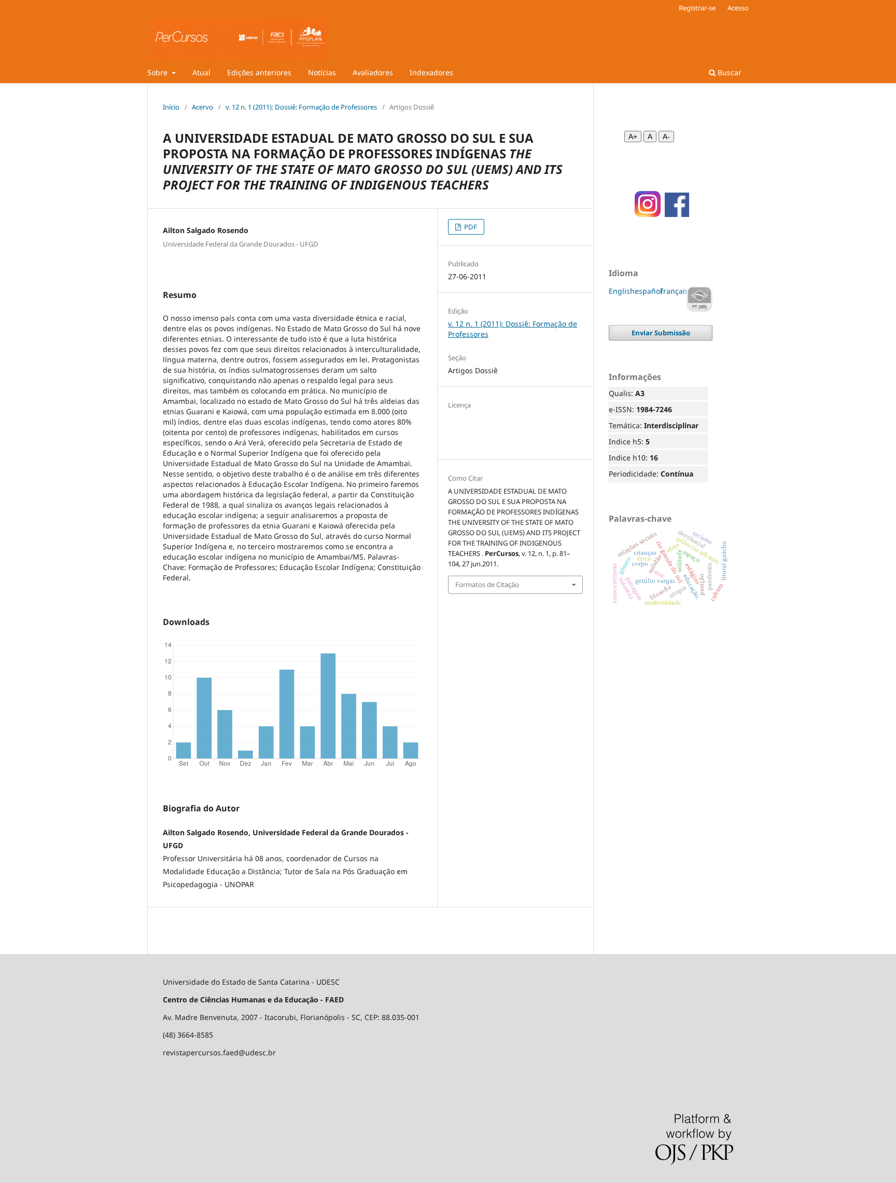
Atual (201, 72)
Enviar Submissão (661, 332)
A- (666, 136)
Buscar (728, 72)
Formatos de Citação (487, 584)
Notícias (322, 72)
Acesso (738, 7)
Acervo (202, 107)
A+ (632, 136)
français (675, 291)
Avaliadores (373, 72)
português (699, 299)
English (622, 291)
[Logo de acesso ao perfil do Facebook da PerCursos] (677, 214)
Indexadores (431, 72)
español (648, 291)
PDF (470, 227)
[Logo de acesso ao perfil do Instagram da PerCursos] (644, 214)
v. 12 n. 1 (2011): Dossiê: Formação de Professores (301, 107)
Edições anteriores (259, 72)
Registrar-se (697, 7)
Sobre (158, 72)
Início (171, 107)
